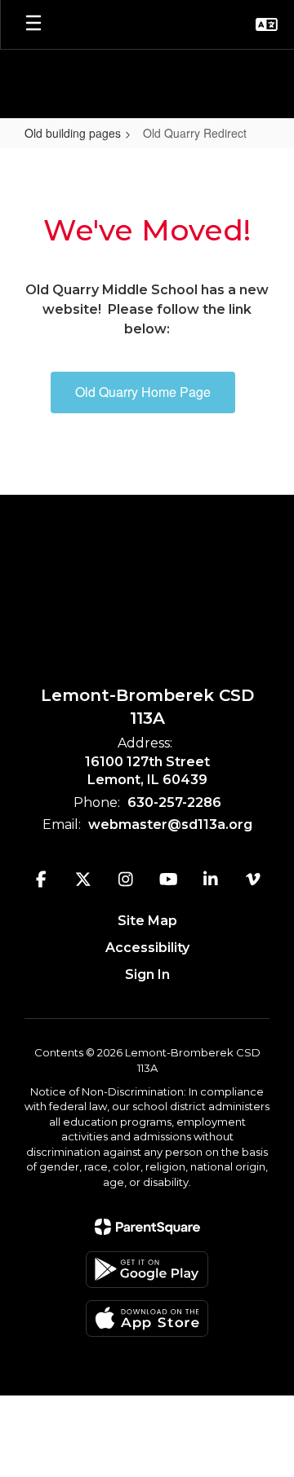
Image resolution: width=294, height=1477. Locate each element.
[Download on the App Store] (147, 1318)
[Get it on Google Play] (147, 1269)
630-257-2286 (174, 802)
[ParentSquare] (147, 1227)
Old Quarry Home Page (143, 391)
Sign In (147, 974)
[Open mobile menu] (33, 24)
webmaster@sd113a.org (170, 824)
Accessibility (147, 947)
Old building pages (72, 133)
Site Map (147, 920)
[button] (266, 24)
